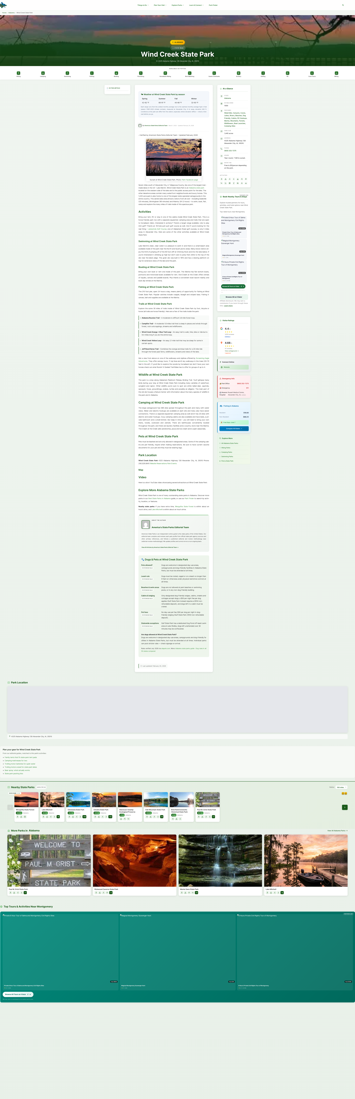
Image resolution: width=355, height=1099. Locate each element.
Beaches (238, 115)
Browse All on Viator (234, 297)
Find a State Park (227, 461)
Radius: (331, 787)
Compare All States (233, 428)
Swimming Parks (227, 456)
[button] (343, 5)
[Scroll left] (10, 807)
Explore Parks (177, 5)
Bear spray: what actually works (17, 770)
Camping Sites (229, 126)
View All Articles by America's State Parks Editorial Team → (160, 547)
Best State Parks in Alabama (159, 498)
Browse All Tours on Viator (230, 286)
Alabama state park (196, 188)
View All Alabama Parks (336, 831)
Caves (242, 113)
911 (247, 388)
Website (153, 463)
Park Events (172, 463)
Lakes (226, 115)
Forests (242, 121)
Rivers (232, 115)
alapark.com (165, 648)
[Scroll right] (345, 807)
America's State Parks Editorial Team (156, 125)
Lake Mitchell (157, 509)
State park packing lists (14, 774)
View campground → (232, 351)
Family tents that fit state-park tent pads (21, 757)
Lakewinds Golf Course (157, 229)
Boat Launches (239, 123)
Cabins (233, 118)
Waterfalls (228, 113)
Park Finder (213, 5)
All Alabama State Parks (229, 443)
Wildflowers (228, 123)
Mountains (234, 121)
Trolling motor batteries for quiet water (20, 764)
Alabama (11, 13)
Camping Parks (226, 452)
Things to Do (142, 5)
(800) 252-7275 (230, 151)
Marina (226, 121)
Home (4, 13)
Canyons (236, 113)
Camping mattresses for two (16, 761)
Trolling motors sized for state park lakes (21, 767)
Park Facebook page (190, 180)
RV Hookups (242, 118)
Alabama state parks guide (184, 648)
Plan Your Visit (159, 5)
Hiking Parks (225, 448)
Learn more (228, 306)
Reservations (162, 463)
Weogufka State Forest (184, 506)
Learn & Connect (195, 5)
